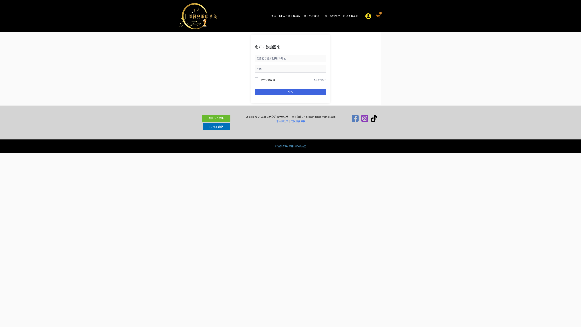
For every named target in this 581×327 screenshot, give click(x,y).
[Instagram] (364, 118)
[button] (360, 16)
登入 (290, 91)
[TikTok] (374, 118)
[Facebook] (355, 118)
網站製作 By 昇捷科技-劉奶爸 (290, 146)
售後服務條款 (298, 121)
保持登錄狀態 (267, 80)
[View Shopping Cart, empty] (377, 16)
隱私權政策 (282, 121)
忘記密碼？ (320, 80)
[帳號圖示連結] (368, 16)
